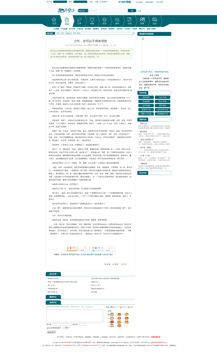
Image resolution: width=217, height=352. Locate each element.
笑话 (104, 23)
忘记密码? (104, 2)
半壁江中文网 (71, 342)
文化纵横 (64, 29)
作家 (142, 23)
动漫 (92, 23)
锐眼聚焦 (96, 29)
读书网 (85, 342)
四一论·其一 (52, 285)
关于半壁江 (60, 337)
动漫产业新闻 (151, 29)
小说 (130, 23)
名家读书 (120, 29)
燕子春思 (94, 292)
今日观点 (127, 29)
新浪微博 (127, 2)
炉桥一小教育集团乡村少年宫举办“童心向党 (62, 282)
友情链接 (104, 337)
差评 (131, 307)
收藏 (108, 264)
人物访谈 (80, 29)
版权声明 (121, 337)
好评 (123, 307)
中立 (116, 307)
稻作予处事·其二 (53, 292)
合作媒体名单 (130, 337)
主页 (54, 23)
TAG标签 (139, 2)
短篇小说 (69, 33)
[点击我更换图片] (54, 328)
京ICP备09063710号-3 (70, 345)
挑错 (116, 264)
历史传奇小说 (162, 110)
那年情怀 (162, 105)
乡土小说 (162, 97)
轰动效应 (143, 131)
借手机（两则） (146, 148)
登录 (91, 2)
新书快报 (104, 29)
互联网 (134, 29)
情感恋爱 (146, 101)
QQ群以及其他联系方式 (158, 342)
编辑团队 (88, 337)
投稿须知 (96, 337)
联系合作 (69, 337)
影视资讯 (112, 29)
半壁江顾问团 (78, 337)
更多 (111, 254)
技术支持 (113, 337)
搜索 (132, 10)
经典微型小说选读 (162, 114)
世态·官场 (76, 33)
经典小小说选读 (146, 114)
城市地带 (146, 97)
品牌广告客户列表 (143, 337)
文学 (79, 23)
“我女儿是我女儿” (147, 139)
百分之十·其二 (96, 285)
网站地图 (149, 2)
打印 (124, 264)
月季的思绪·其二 (53, 289)
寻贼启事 (143, 164)
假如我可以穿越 (53, 278)
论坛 (155, 23)
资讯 (67, 23)
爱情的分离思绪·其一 (98, 289)
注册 (96, 2)
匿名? (67, 328)
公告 (139, 11)
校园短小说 (146, 110)
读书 (117, 23)
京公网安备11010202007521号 (91, 345)
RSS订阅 (159, 2)
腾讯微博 (130, 2)
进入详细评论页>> (128, 297)
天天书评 (72, 29)
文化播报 (56, 29)
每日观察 (88, 29)
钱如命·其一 (95, 282)
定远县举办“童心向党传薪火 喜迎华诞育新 (105, 278)
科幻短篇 (146, 105)
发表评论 (51, 332)
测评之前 (143, 123)
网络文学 (142, 29)
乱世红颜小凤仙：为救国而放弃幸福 (154, 72)
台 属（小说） (145, 156)
